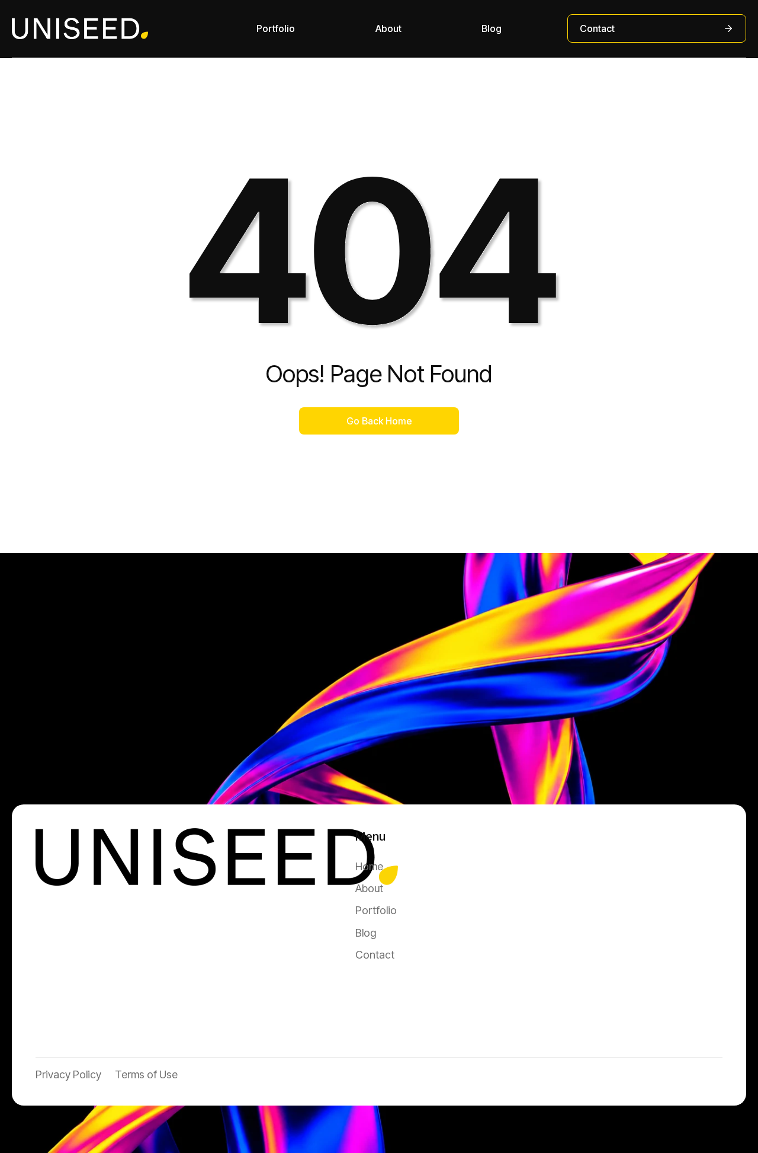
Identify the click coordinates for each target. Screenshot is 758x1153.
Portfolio (275, 28)
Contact (374, 954)
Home (369, 866)
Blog (491, 28)
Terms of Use (146, 1074)
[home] (80, 28)
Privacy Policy (68, 1074)
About (388, 28)
